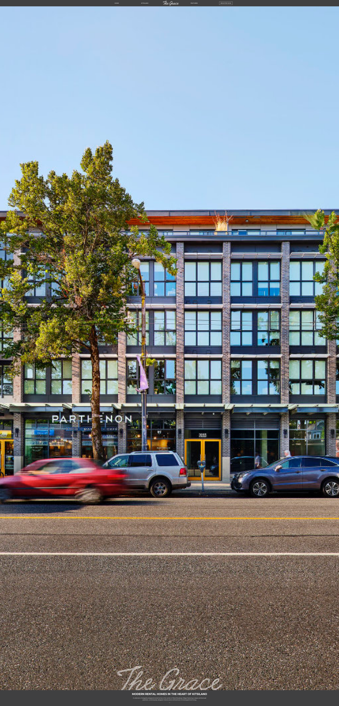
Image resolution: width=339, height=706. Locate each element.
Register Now (226, 3)
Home (117, 3)
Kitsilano (144, 3)
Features (194, 3)
